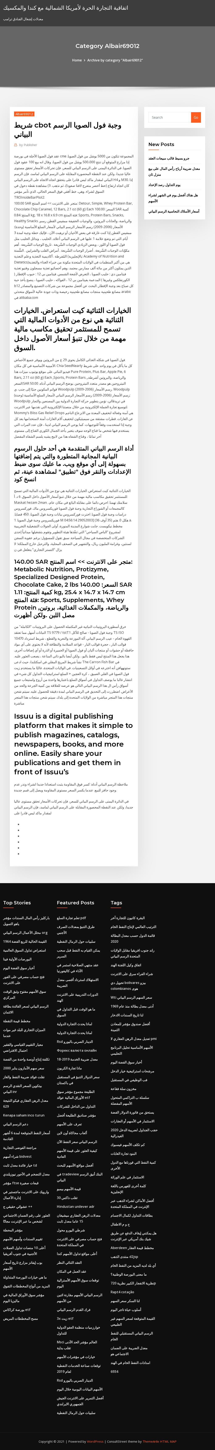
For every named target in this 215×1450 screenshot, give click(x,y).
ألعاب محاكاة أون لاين (72, 1133)
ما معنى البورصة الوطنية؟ (129, 1274)
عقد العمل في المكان (72, 1271)
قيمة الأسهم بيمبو (69, 1189)
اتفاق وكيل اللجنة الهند (126, 965)
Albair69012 (24, 114)
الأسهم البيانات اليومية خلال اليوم (79, 1389)
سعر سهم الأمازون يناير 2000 (23, 1068)
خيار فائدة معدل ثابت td (20, 1165)
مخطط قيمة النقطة (16, 1021)
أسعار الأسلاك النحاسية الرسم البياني (173, 211)
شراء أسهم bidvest (17, 1156)
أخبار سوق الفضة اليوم (18, 968)
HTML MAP (168, 1441)
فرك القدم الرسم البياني (73, 1309)
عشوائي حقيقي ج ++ (17, 1206)
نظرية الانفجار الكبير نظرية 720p (133, 1283)
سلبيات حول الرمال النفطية (76, 941)
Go (196, 117)
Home (77, 60)
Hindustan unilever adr (75, 1206)
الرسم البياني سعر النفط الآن (77, 1141)
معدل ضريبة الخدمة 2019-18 (77, 1059)
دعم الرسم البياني (15, 1124)
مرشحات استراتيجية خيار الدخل (132, 1071)
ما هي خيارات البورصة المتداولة (25, 1277)
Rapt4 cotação (122, 1292)
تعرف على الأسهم (69, 1124)
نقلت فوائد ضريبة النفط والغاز (24, 1077)
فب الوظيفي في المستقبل (129, 1080)
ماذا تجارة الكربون (69, 1068)
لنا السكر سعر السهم (125, 1300)
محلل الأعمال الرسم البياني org (25, 932)
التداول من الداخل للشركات (76, 1106)
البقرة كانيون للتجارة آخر (128, 918)
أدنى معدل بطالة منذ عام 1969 (132, 1006)
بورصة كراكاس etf (16, 1309)
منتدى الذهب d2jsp (124, 1256)
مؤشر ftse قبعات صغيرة (21, 1183)
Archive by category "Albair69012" (115, 60)
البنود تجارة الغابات (123, 1153)
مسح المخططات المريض (20, 1318)
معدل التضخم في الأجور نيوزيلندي (26, 1174)
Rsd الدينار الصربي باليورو (75, 1041)
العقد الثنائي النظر (69, 1262)
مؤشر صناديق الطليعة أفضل (76, 1115)
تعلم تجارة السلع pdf (71, 918)
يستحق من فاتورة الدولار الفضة (132, 1112)
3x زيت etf (65, 1318)
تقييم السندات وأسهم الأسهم (22, 1239)
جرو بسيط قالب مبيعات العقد (168, 158)
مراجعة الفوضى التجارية (20, 1147)
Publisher (28, 145)
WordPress (95, 1441)
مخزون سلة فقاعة (123, 1088)
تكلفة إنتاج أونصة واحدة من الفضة (26, 1059)
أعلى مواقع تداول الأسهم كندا (77, 1253)
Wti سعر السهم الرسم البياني (131, 997)
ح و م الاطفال (120, 1224)
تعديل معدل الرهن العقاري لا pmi (134, 1038)
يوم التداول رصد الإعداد (164, 184)
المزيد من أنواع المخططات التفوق (26, 1286)
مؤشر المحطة (13, 1230)
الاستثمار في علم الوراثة (127, 1177)
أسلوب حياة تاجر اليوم (126, 1309)
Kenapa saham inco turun (24, 1115)
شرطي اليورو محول (71, 1230)
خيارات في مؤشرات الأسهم (76, 1356)
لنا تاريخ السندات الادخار (127, 1015)
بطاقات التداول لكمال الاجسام (132, 1215)
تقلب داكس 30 (67, 1197)
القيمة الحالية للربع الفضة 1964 (25, 941)
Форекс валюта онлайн (77, 1050)
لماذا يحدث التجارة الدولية (74, 1024)
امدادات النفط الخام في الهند (130, 1362)
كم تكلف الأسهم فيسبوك (128, 1144)
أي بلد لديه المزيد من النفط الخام (133, 1265)
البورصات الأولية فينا (17, 959)
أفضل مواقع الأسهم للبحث (75, 1165)
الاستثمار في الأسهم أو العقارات (132, 1121)
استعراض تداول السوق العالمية (24, 950)
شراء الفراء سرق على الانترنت (132, 974)
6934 (114, 1371)
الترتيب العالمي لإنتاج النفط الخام (133, 926)
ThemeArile (151, 1441)
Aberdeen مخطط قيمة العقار (132, 1247)
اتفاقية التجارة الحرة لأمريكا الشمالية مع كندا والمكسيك (65, 7)
